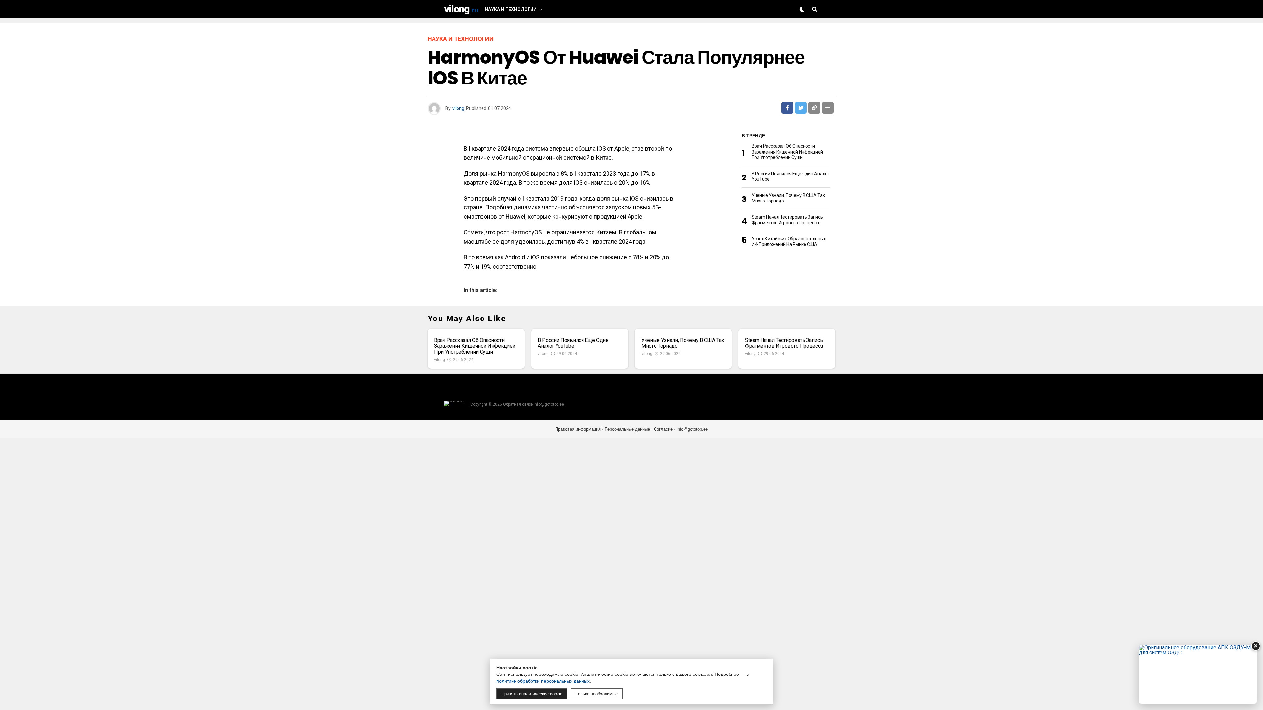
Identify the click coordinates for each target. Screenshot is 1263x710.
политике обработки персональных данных (543, 681)
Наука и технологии (511, 9)
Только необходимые (597, 693)
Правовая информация (578, 429)
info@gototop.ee (692, 429)
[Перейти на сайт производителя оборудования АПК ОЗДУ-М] (1198, 674)
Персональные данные (627, 429)
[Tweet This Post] (801, 108)
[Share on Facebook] (787, 108)
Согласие (663, 429)
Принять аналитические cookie (531, 693)
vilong (458, 108)
